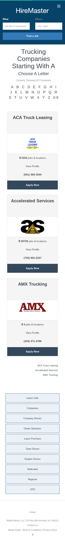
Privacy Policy (50, 530)
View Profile (32, 166)
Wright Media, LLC (15, 520)
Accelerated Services (46, 370)
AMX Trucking (50, 375)
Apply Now (32, 184)
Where (38, 19)
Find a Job (32, 36)
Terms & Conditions (32, 530)
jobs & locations (33, 157)
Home (33, 512)
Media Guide (14, 530)
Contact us (32, 525)
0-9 (55, 97)
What (5, 19)
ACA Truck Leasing (48, 365)
